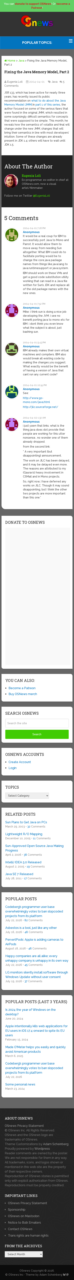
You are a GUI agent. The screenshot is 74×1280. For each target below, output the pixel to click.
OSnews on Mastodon (23, 1216)
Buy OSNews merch (23, 694)
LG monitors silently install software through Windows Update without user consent (36, 975)
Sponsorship (16, 1209)
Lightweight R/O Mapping (23, 834)
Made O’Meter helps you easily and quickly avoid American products (35, 1049)
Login (13, 768)
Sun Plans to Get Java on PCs (26, 822)
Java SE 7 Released (19, 874)
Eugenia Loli (15, 81)
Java (21, 60)
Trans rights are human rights (28, 1235)
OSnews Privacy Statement (24, 1126)
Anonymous (31, 232)
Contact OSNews (20, 1229)
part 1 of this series (47, 104)
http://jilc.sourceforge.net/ (40, 407)
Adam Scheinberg (55, 1144)
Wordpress (42, 1148)
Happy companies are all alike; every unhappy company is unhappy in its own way (36, 958)
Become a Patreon (22, 688)
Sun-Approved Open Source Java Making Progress (34, 848)
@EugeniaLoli (41, 195)
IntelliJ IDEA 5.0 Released (23, 862)
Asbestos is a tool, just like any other (31, 928)
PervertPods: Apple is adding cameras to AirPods (34, 942)
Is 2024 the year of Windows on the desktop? (30, 1012)
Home (11, 60)
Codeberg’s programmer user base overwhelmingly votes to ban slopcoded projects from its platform (34, 911)
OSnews (25, 1270)
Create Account (20, 762)
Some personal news (20, 1084)
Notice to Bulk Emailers (24, 1222)
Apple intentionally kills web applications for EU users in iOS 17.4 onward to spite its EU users (36, 1030)
